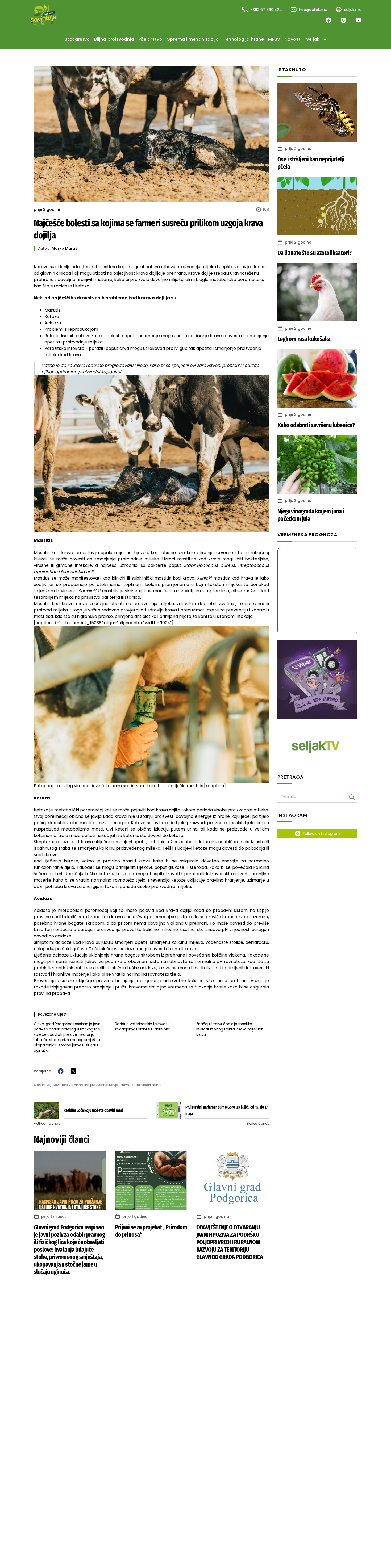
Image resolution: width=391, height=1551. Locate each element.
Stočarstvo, (42, 1085)
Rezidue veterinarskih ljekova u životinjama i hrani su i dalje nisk (142, 1026)
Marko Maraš (64, 248)
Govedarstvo (62, 1085)
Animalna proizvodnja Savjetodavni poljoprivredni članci (117, 1085)
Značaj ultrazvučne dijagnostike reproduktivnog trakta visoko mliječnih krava (230, 1029)
